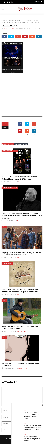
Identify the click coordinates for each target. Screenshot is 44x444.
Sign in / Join (38, 2)
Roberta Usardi (21, 331)
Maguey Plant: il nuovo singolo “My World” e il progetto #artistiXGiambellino (22, 254)
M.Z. (19, 181)
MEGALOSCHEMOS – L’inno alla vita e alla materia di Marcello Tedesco (31, 415)
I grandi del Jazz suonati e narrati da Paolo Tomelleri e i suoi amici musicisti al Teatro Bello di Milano (22, 215)
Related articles (7, 144)
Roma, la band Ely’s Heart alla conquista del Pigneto (32, 438)
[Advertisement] (22, 93)
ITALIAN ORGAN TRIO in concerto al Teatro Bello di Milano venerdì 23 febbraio (20, 178)
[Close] (42, 405)
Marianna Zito (9, 29)
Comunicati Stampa (7, 151)
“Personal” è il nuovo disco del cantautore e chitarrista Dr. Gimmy (20, 327)
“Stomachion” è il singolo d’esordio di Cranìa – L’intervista (21, 364)
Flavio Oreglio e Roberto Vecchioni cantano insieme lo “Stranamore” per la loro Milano (20, 290)
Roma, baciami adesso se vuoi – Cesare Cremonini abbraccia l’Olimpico (33, 427)
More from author (21, 144)
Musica (15, 151)
